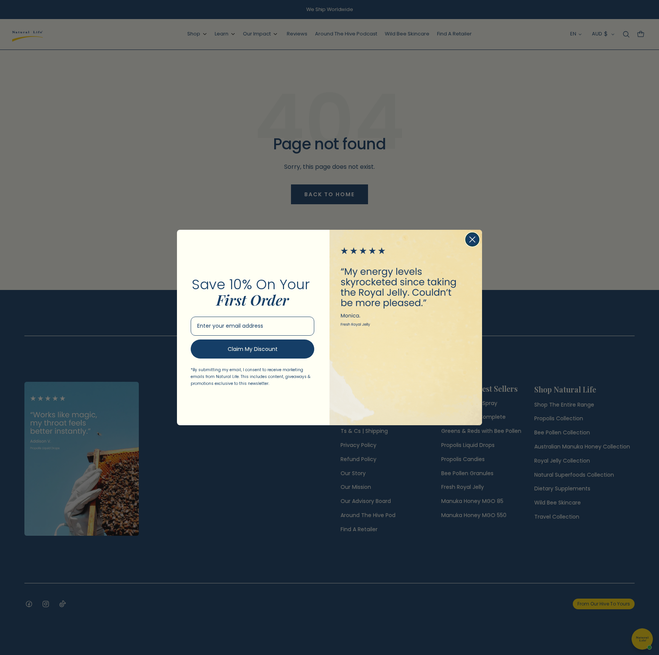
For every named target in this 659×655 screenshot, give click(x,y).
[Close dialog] (472, 239)
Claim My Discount (253, 349)
